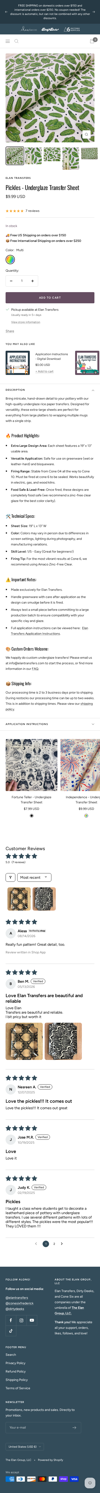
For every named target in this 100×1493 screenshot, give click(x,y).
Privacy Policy (15, 1363)
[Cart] (92, 41)
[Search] (16, 41)
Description (15, 389)
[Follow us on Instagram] (21, 1320)
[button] (24, 1041)
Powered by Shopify (50, 1460)
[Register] (75, 1427)
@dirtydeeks (15, 1309)
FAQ (35, 669)
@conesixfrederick (19, 1303)
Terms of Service (18, 1388)
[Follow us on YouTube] (32, 1320)
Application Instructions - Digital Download (51, 356)
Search (11, 1355)
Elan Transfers (18, 178)
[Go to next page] (63, 1244)
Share (10, 331)
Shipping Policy (17, 1380)
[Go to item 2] (44, 899)
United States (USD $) (23, 1446)
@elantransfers (17, 1298)
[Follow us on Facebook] (11, 1320)
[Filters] (10, 877)
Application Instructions (27, 724)
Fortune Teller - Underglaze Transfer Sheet (31, 799)
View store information (25, 322)
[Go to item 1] (19, 899)
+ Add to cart (44, 371)
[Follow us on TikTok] (11, 1331)
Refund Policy (16, 1371)
